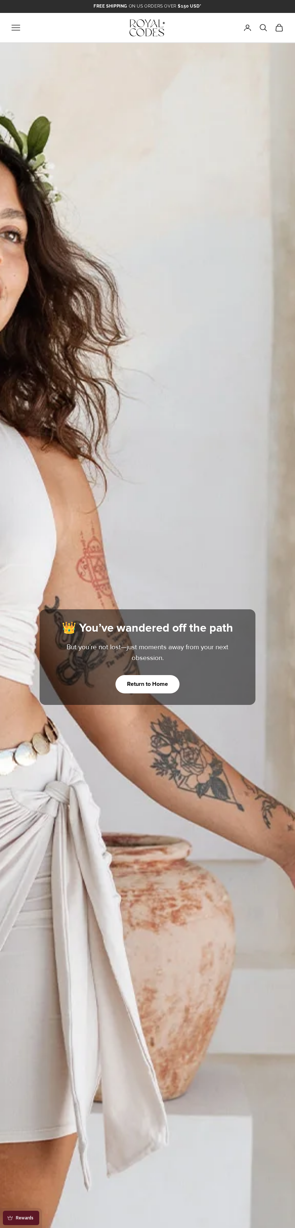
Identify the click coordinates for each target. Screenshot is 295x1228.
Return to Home (147, 684)
